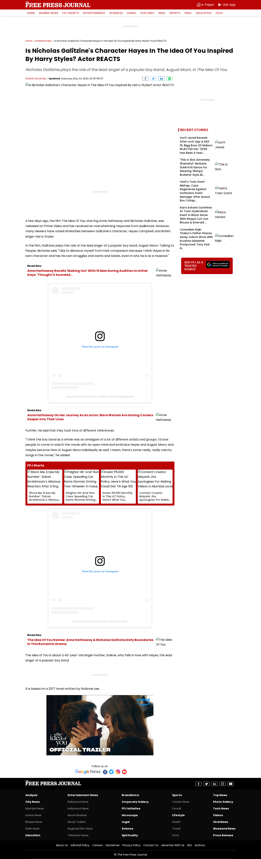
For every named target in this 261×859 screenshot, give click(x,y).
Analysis (31, 795)
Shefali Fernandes (35, 78)
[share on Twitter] (153, 79)
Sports (174, 13)
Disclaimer (113, 845)
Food (175, 835)
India (161, 13)
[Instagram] (118, 771)
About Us (62, 845)
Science (127, 829)
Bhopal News (33, 822)
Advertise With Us (172, 845)
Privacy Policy (131, 845)
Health (176, 822)
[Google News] (88, 771)
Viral (188, 13)
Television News (78, 835)
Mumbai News (48, 13)
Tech (219, 13)
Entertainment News (83, 795)
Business (116, 13)
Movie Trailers (77, 822)
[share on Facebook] (145, 79)
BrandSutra (130, 795)
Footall (176, 808)
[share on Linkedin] (161, 79)
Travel (176, 829)
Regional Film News (80, 829)
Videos (218, 815)
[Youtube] (124, 771)
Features (147, 13)
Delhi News (32, 829)
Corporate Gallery (135, 802)
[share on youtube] (231, 784)
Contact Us (150, 845)
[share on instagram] (223, 784)
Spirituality (130, 835)
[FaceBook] (105, 771)
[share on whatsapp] (169, 79)
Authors (200, 845)
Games (131, 13)
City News (32, 802)
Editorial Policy (80, 845)
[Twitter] (111, 771)
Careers (97, 845)
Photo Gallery (223, 802)
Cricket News (180, 802)
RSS (189, 845)
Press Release (223, 835)
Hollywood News (78, 808)
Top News (220, 795)
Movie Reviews (77, 815)
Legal (126, 822)
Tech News (221, 808)
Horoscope (130, 815)
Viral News (220, 822)
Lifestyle (178, 815)
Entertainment (94, 13)
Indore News (33, 815)
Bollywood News (78, 802)
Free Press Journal (58, 4)
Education (203, 13)
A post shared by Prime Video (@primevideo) (100, 621)
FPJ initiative (131, 808)
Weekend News (224, 829)
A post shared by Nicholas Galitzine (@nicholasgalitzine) (100, 396)
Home (31, 13)
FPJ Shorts (70, 13)
